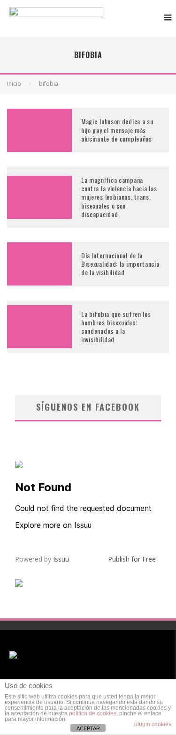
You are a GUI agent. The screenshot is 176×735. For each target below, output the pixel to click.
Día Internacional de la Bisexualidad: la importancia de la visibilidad (120, 263)
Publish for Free (132, 559)
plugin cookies (152, 724)
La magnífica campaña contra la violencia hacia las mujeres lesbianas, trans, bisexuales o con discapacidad (119, 197)
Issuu (61, 559)
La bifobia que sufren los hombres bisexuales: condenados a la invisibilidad (116, 327)
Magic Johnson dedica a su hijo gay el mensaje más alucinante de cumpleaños (117, 129)
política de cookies (92, 713)
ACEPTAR (88, 728)
